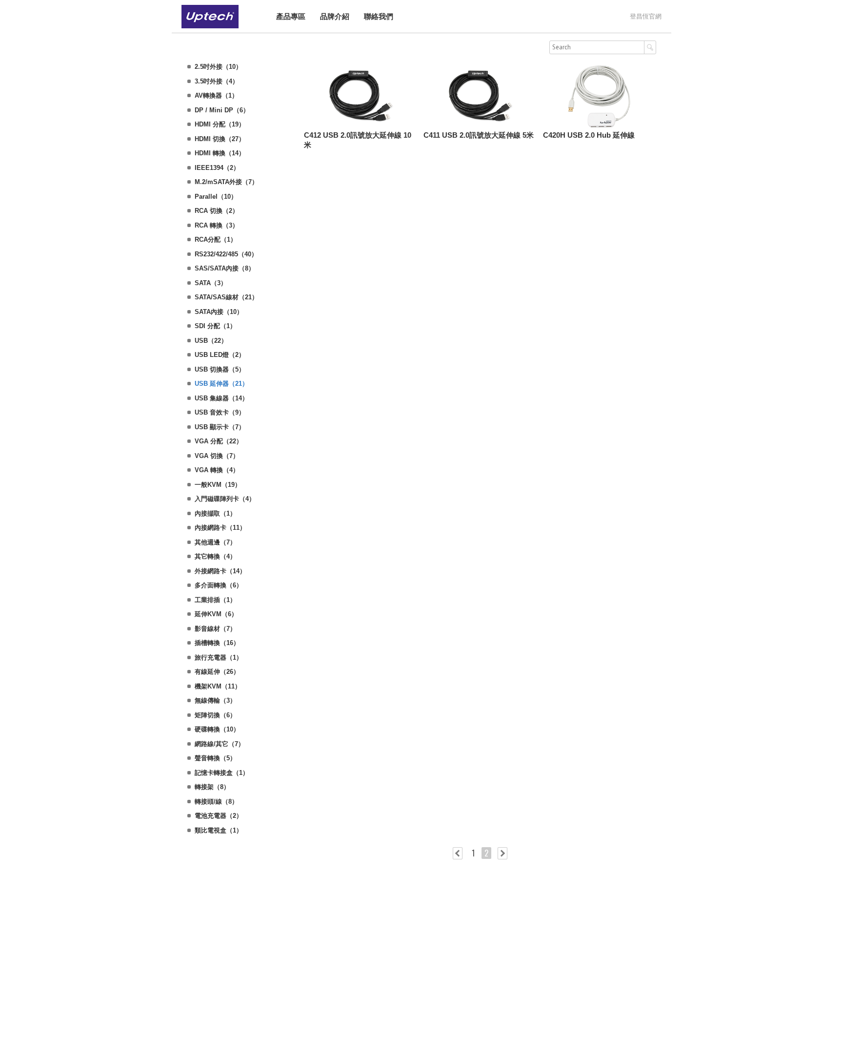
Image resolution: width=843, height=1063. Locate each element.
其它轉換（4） (215, 556)
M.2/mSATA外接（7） (226, 182)
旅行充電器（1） (218, 657)
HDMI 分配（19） (220, 124)
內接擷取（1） (215, 513)
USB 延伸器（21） (221, 383)
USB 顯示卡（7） (220, 427)
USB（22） (211, 340)
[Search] (650, 47)
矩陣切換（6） (215, 715)
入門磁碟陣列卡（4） (225, 498)
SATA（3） (211, 283)
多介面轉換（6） (218, 585)
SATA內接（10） (219, 311)
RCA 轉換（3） (217, 225)
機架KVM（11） (218, 686)
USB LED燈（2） (220, 354)
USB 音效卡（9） (220, 412)
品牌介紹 (334, 16)
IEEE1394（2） (217, 167)
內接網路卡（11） (220, 527)
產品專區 (290, 16)
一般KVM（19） (218, 484)
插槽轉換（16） (217, 642)
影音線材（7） (215, 628)
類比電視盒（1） (218, 830)
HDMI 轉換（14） (220, 153)
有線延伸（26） (217, 671)
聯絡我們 (378, 16)
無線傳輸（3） (215, 700)
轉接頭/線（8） (216, 801)
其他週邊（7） (215, 542)
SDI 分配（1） (215, 326)
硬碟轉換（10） (217, 729)
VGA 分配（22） (218, 441)
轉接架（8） (212, 787)
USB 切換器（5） (220, 369)
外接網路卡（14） (220, 571)
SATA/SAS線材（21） (226, 297)
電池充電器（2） (218, 815)
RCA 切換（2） (217, 210)
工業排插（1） (215, 600)
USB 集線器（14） (221, 398)
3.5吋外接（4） (217, 81)
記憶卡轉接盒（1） (222, 772)
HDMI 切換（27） (220, 139)
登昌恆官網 (646, 16)
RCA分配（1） (216, 239)
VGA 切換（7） (217, 455)
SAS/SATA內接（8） (225, 268)
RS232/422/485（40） (226, 254)
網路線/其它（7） (219, 744)
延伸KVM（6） (216, 614)
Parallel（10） (216, 196)
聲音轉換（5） (215, 758)
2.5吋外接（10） (218, 66)
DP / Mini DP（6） (222, 110)
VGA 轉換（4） (217, 470)
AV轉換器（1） (216, 95)
